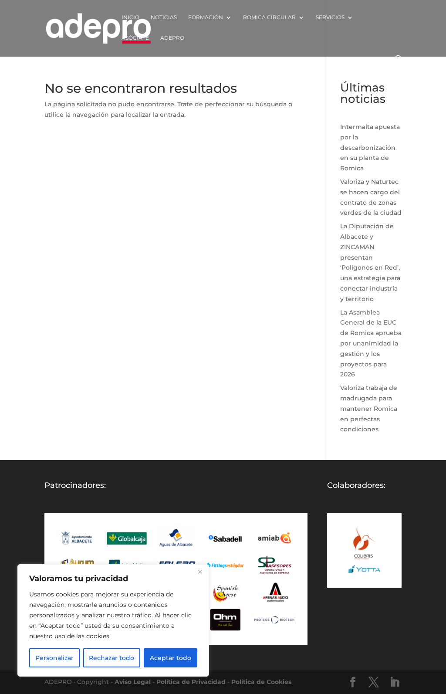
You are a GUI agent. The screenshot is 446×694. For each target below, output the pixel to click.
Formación (205, 17)
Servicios (330, 17)
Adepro (172, 38)
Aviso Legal (133, 682)
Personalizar (54, 658)
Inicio (130, 17)
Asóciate (135, 38)
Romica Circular (269, 17)
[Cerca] (200, 571)
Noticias (164, 17)
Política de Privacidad (191, 682)
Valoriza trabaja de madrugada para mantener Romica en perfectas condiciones (368, 408)
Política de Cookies (261, 682)
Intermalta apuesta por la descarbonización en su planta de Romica (370, 147)
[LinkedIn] (394, 682)
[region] (113, 620)
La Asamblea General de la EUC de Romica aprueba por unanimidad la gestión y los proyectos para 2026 (371, 343)
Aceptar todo (170, 658)
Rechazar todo (111, 658)
